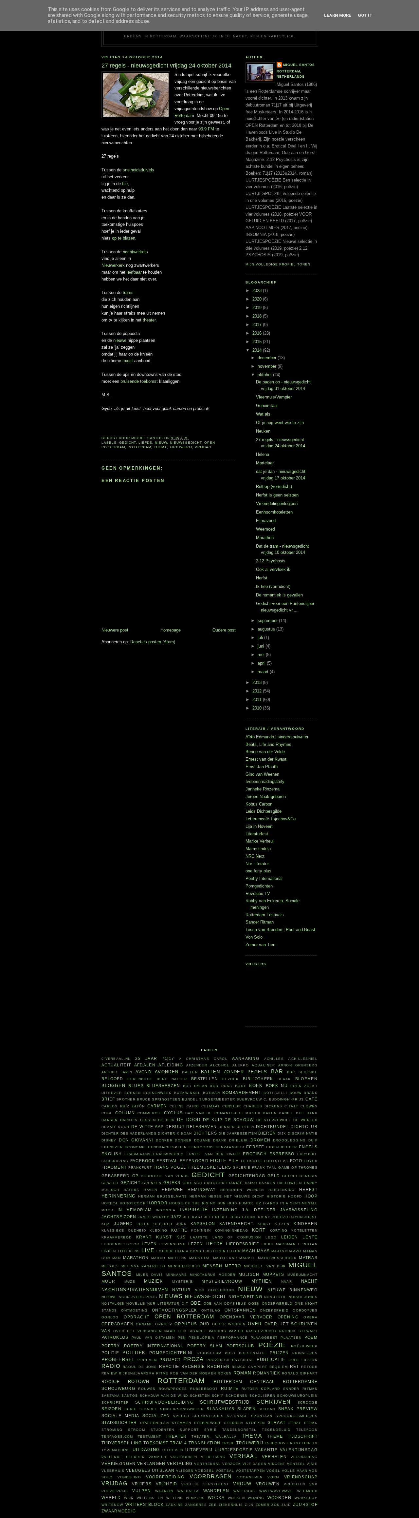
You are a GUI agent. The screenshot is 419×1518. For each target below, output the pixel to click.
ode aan (213, 1303)
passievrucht (261, 1331)
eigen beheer (281, 1147)
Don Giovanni (136, 1140)
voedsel (204, 1470)
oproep (163, 1324)
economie (135, 1147)
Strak (311, 1423)
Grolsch (192, 1183)
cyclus (173, 1113)
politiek (133, 1352)
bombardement (241, 1092)
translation (204, 1443)
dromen (260, 1140)
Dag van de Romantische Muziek (223, 1113)
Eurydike (307, 1154)
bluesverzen (163, 1085)
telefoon (307, 1429)
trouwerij (181, 447)
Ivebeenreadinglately (265, 781)
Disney (109, 1140)
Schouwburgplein (297, 1395)
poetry (110, 1346)
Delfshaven (201, 1126)
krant (144, 1237)
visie (312, 1464)
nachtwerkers (135, 251)
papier (236, 1331)
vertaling (180, 1463)
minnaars (176, 1274)
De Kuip (213, 1120)
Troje (228, 1443)
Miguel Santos (299, 65)
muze (129, 1281)
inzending (225, 1210)
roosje (110, 1381)
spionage (237, 1416)
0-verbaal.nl (116, 1059)
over (255, 1323)
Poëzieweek (304, 1346)
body (240, 1086)
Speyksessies (208, 1416)
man (116, 1258)
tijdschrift (303, 1436)
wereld (111, 1497)
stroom (136, 1429)
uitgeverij (198, 1450)
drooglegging (289, 1140)
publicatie (271, 1359)
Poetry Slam (204, 1346)
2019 (257, 307)
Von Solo (254, 937)
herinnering (118, 1196)
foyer (311, 1161)
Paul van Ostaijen (153, 1337)
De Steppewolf (273, 1120)
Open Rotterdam (184, 1316)
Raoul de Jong (140, 1367)
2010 (257, 708)
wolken (236, 1498)
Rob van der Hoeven (193, 1373)
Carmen (157, 1106)
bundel (190, 1099)
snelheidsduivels (138, 169)
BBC (291, 1072)
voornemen (250, 1477)
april (262, 663)
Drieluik (238, 1140)
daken (270, 1113)
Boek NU (277, 1085)
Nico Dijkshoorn (214, 1290)
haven (150, 1190)
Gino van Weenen (262, 774)
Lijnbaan (308, 1244)
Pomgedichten (259, 886)
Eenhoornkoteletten (274, 512)
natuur (181, 1290)
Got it (365, 15)
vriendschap (301, 1477)
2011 (257, 699)
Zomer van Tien (260, 944)
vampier (157, 1457)
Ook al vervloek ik (273, 569)
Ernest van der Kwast (266, 759)
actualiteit (116, 1065)
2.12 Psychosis (270, 560)
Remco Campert (249, 1367)
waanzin (164, 1491)
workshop (306, 1498)
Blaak (284, 1079)
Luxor (234, 1251)
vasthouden (183, 1457)
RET (294, 1366)
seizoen (111, 1409)
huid (232, 1203)
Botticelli (275, 1093)
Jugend (123, 1223)
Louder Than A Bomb (179, 1251)
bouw (295, 1093)
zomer (263, 1505)
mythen (261, 1281)
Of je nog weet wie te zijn (280, 422)
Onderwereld (277, 1303)
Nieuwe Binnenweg (292, 1290)
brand (311, 1093)
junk (181, 1224)
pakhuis (217, 1331)
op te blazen (123, 238)
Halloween (289, 1183)
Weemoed (265, 529)
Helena (262, 454)
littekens (129, 1251)
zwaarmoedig (118, 1511)
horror (157, 1203)
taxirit (127, 360)
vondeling (129, 1477)
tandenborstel (239, 1429)
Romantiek (266, 1373)
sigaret (148, 1409)
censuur (231, 1106)
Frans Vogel (170, 1167)
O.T (185, 1303)
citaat (291, 1106)
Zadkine (174, 1505)
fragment (114, 1167)
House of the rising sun (197, 1203)
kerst (264, 1224)
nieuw (161, 442)
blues (136, 1085)
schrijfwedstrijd (225, 1402)
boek (256, 1085)
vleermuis (113, 1470)
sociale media (120, 1415)
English (111, 1154)
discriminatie (303, 1133)
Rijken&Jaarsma (137, 1373)
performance (232, 1337)
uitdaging (146, 1449)
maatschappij (286, 1251)
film (233, 1160)
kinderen (306, 1223)
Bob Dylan (195, 1086)
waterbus (244, 1491)
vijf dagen (254, 1464)
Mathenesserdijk (277, 1258)
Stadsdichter (119, 1422)
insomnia (165, 1210)
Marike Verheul (260, 841)
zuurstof (305, 1504)
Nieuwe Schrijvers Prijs (129, 1297)
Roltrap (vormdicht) (274, 486)
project (170, 1359)
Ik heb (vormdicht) (273, 586)
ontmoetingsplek (174, 1310)
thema (160, 447)
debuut (175, 1126)
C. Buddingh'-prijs (284, 1099)
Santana (110, 1395)
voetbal (225, 1470)
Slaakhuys (220, 1409)
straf (294, 1423)
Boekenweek (157, 1093)
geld (273, 1176)
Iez (258, 1203)
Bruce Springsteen (158, 1099)
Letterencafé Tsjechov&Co (271, 818)
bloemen (306, 1079)
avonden (166, 1071)
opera (310, 1317)
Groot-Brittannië (223, 1183)
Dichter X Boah (175, 1133)
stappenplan (154, 1423)
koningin (201, 1230)
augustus (267, 629)
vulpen (141, 1491)
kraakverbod (116, 1237)
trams (128, 292)
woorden (279, 1497)
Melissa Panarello (143, 1266)
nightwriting (245, 1296)
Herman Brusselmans (162, 1196)
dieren (267, 1133)
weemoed (307, 1491)
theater (149, 320)
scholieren (262, 1395)
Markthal (199, 1258)
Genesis (309, 1176)
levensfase (172, 1244)
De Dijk (166, 1120)
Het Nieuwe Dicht (244, 1196)
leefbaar (134, 272)
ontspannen (240, 1310)
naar (286, 1281)
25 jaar (146, 1058)
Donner (183, 1140)
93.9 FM (206, 128)
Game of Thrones (297, 1167)
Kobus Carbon (259, 804)
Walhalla (188, 1491)
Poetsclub (240, 1346)
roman (242, 1373)
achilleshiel (303, 1059)
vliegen (185, 1470)
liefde (145, 442)
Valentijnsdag (299, 1450)
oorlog (110, 1317)
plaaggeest (264, 1337)
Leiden (289, 1237)
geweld (109, 1183)
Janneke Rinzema (263, 789)
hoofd (295, 1196)
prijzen (279, 1353)
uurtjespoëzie (234, 1450)
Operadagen (117, 1324)
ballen (190, 1072)
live (148, 1250)
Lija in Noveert (259, 826)
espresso (281, 1154)
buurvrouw (249, 1099)
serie (130, 1409)
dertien (245, 1127)
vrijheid (166, 1484)
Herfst (261, 577)
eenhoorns (201, 1147)
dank (312, 1113)
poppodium (209, 1353)
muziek (153, 1281)
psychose (243, 1360)
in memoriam (135, 1210)
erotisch (254, 1154)
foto (296, 1160)
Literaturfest (257, 833)
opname (144, 1324)
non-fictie (275, 1297)
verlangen (151, 1463)
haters (131, 1190)
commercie (149, 1113)
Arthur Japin (116, 1072)
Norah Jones (303, 1297)
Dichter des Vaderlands (128, 1133)
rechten (218, 1366)
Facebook (142, 1160)
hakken (267, 1183)
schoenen (236, 1395)
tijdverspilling (121, 1443)
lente (310, 1237)
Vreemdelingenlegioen (277, 503)
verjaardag (304, 1457)
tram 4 (178, 1443)
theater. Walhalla (214, 1436)
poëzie (272, 1345)
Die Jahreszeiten (238, 1133)
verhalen (274, 1456)
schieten (200, 1395)
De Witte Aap (147, 1126)
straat (276, 1422)
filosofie (252, 1161)
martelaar (225, 1258)
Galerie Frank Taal (255, 1167)
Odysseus (235, 1303)
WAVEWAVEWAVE (276, 1491)
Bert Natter (172, 1079)
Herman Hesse (206, 1196)
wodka (216, 1497)
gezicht (130, 1182)
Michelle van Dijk (265, 1266)
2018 (257, 316)
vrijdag (203, 447)
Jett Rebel (216, 1217)
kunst (164, 1237)
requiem (278, 1367)
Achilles (274, 1059)
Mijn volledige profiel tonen (278, 264)
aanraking (245, 1058)
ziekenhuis (231, 1505)
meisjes (110, 1266)
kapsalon (203, 1223)
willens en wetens (160, 1498)
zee (213, 1505)
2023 (257, 290)
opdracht (136, 1317)
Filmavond (266, 520)
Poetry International (264, 878)
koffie (179, 1230)
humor (246, 1203)
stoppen (255, 1423)
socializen (156, 1415)
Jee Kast (193, 1217)
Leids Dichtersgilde (264, 811)
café (311, 1099)
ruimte (230, 1388)
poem (311, 1337)
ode (196, 1303)
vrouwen (268, 1484)
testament (149, 1436)
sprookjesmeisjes (297, 1416)
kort (258, 1230)
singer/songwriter (182, 1409)
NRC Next (255, 856)
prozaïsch (218, 1360)
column (125, 1113)
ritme (162, 1373)
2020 (257, 299)
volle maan (295, 1470)
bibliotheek (258, 1079)
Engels (308, 1147)
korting (279, 1230)
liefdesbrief (242, 1244)
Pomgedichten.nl (171, 1353)
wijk (129, 1498)
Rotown (139, 1381)
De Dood (189, 1119)
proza (193, 1359)
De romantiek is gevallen (279, 595)
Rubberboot (204, 1389)
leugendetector (120, 1244)
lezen (195, 1244)
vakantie (266, 1450)
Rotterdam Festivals (265, 914)
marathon (136, 1257)
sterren (233, 1423)
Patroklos (115, 1337)
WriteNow (112, 1505)
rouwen (146, 1389)
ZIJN (249, 1505)
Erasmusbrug (168, 1154)
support (189, 1429)
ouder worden (229, 1324)
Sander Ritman (260, 922)
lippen (108, 1251)
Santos (129, 1395)
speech (181, 1416)
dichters (205, 1133)
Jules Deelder (154, 1224)
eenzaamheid (230, 1147)
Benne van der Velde (265, 751)
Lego (271, 1237)
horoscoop (133, 1203)
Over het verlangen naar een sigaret (159, 1331)
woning (256, 1498)
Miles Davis (149, 1274)
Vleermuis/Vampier (274, 397)
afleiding (170, 1065)
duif (313, 1140)
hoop (311, 1196)
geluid (289, 1176)
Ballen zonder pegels (234, 1071)
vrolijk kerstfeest (205, 1484)
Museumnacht (302, 1274)
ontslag (210, 1310)
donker (164, 1140)
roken (225, 1373)
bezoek (230, 1079)
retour (309, 1367)
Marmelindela (258, 848)
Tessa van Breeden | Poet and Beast (280, 929)
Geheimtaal (267, 405)
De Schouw (239, 1120)
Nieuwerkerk (113, 265)
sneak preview (298, 1409)
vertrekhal (207, 1464)
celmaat (210, 1106)
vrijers (142, 1484)
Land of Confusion (236, 1237)
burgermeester (217, 1099)
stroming (111, 1429)
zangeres (196, 1505)
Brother (126, 1099)
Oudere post (224, 630)
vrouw (242, 1483)
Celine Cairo (184, 1106)
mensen (212, 1266)
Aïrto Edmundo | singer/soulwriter (277, 736)
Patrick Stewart (298, 1331)
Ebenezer (112, 1147)
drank (220, 1140)
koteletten (304, 1230)
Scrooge (308, 1402)
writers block (144, 1504)
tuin (306, 1443)
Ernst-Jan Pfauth (262, 766)
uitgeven (172, 1450)
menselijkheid (184, 1266)
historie (276, 1196)
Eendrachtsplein (167, 1147)
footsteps (276, 1161)
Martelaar (265, 462)
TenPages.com (117, 1436)
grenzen (151, 1183)
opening (288, 1317)
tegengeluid (276, 1429)
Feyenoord (194, 1160)
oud (205, 1324)
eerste (255, 1147)
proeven (147, 1360)
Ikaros (271, 1203)
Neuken (263, 431)
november (268, 366)
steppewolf (207, 1423)
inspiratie (194, 1209)
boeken (132, 1093)
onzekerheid (274, 1310)
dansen (109, 1120)
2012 (257, 691)
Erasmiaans (137, 1154)
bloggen (113, 1085)
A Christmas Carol (203, 1059)
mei (262, 654)
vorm (273, 1477)
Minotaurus (203, 1274)
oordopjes (305, 1310)
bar (277, 1071)
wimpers (195, 1498)
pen (182, 1337)
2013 (257, 682)
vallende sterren (123, 1457)
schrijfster (115, 1402)
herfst (308, 1189)
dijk (282, 1133)
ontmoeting (134, 1310)
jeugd (236, 1217)
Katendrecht (236, 1223)
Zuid (286, 1505)
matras (308, 1257)
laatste (199, 1237)
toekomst (155, 1443)
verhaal (243, 1456)
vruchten (294, 1484)
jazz (176, 1217)
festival (167, 1160)
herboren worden (242, 1190)
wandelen (216, 1491)
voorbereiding (165, 1477)
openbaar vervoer (246, 1317)
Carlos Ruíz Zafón (123, 1106)
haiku (251, 1183)
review (109, 1373)
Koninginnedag (231, 1230)
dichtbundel (272, 1126)
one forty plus (258, 870)
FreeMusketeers (209, 1167)
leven (149, 1244)
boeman (211, 1093)
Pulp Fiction (303, 1360)
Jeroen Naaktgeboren (266, 796)
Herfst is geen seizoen (277, 495)
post (230, 1353)
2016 (257, 333)
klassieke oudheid (123, 1230)
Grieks (172, 1182)
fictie (218, 1160)
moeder (227, 1274)
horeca (109, 1203)
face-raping (114, 1161)
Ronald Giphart (300, 1373)
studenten (162, 1429)
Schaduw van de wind (164, 1395)
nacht (309, 1281)
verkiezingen (118, 1463)
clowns (309, 1106)
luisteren (214, 1251)
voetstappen (250, 1470)
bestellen (204, 1079)
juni (261, 646)
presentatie (252, 1353)
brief (108, 1099)
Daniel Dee (291, 1113)
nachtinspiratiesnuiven (134, 1289)
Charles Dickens (263, 1106)
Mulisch (249, 1274)
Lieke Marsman (279, 1244)
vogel (273, 1470)
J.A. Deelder (259, 1210)
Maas (263, 1251)
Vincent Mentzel (286, 1464)
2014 (257, 350)
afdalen (144, 1065)
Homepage (170, 630)
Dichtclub (304, 1126)
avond (144, 1072)
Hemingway (202, 1189)
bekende (308, 1072)
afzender (196, 1065)
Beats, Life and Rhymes (268, 744)
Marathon (265, 537)
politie (110, 1353)
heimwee (172, 1189)
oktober (265, 374)
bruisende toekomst (139, 381)
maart (264, 671)
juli (261, 637)
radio (110, 1366)
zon (275, 1505)
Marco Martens (169, 1258)
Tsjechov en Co (282, 1443)
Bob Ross (221, 1086)
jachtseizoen (119, 1217)
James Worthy (154, 1217)
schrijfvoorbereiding (164, 1402)
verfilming (213, 1457)
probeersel (118, 1359)
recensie (193, 1366)
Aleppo (240, 1065)
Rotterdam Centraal (244, 1381)
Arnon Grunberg (298, 1065)
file (125, 183)
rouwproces (173, 1389)
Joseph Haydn (287, 1217)
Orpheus (185, 1324)
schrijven (273, 1402)
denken (227, 1127)
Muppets (273, 1274)
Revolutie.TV (258, 893)
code (107, 1113)
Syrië (210, 1429)
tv (315, 1443)
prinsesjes (305, 1353)
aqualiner (263, 1065)
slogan (267, 1409)
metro (233, 1266)
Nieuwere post (114, 630)
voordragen (211, 1476)
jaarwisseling (299, 1210)
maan (248, 1251)
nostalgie (112, 1303)
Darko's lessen (138, 1120)
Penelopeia (201, 1337)
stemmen (181, 1423)
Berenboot (139, 1079)
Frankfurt (140, 1167)
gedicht (127, 442)
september (268, 620)
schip (218, 1395)
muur (108, 1281)
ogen (254, 1303)
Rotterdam (139, 447)
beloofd (112, 1079)
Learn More (337, 15)
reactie (169, 1366)
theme (275, 1436)
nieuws (171, 1296)
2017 (257, 324)
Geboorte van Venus (165, 1176)
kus (181, 1237)
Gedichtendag (246, 1176)
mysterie (182, 1281)
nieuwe (119, 340)
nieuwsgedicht (186, 442)
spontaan (261, 1416)
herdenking (281, 1190)
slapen (246, 1409)
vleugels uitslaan (150, 1470)
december (268, 357)
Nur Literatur (257, 863)
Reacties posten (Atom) (152, 641)
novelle (135, 1303)
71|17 (168, 1058)
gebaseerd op (119, 1176)
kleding (158, 1230)
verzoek (231, 1464)
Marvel (247, 1258)
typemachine (115, 1450)
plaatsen (291, 1337)
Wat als (263, 414)
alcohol (219, 1065)
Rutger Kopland (261, 1389)
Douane (202, 1140)
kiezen (282, 1224)
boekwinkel (187, 1093)
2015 (257, 341)
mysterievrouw (222, 1281)
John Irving (257, 1217)
